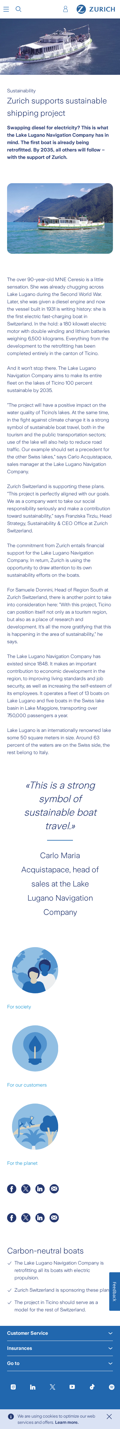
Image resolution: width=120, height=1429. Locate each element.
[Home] (96, 9)
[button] (6, 9)
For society (19, 1006)
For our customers (27, 1085)
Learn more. (66, 1422)
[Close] (109, 1416)
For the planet (22, 1163)
